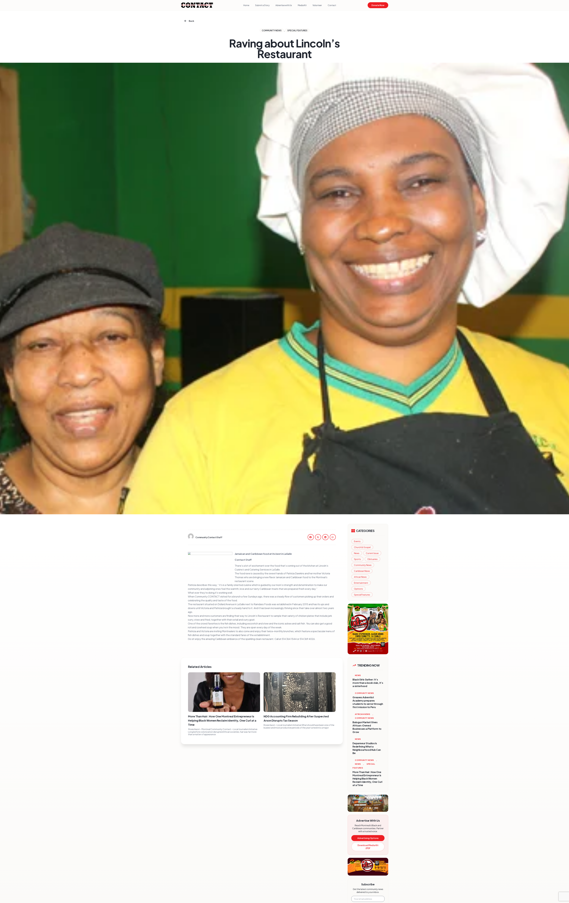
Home (246, 5)
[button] (311, 537)
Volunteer (317, 5)
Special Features (362, 594)
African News (360, 577)
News (356, 553)
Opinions (358, 588)
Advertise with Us (283, 5)
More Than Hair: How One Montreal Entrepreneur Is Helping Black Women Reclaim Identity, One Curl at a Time (222, 720)
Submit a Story (262, 5)
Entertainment (361, 582)
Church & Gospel (362, 547)
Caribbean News (362, 571)
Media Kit (302, 5)
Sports (357, 559)
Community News (362, 565)
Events (357, 541)
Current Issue (372, 553)
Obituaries (372, 559)
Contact (332, 5)
